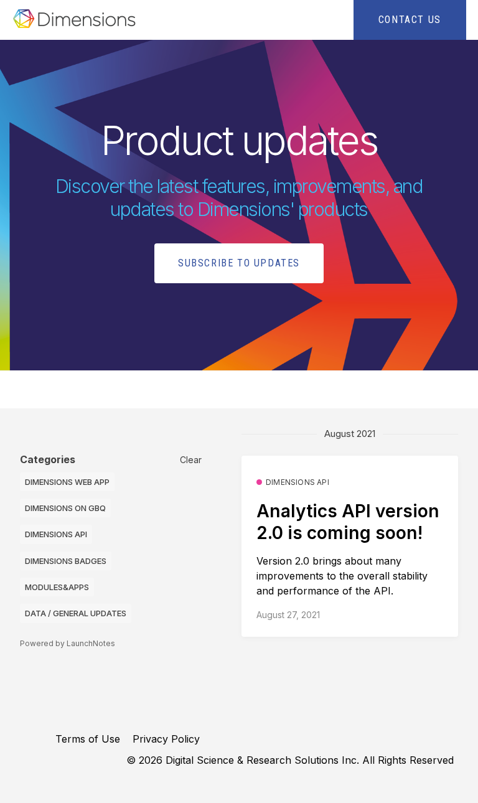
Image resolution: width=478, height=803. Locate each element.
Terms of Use (87, 739)
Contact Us (409, 20)
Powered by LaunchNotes (67, 643)
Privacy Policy (166, 739)
